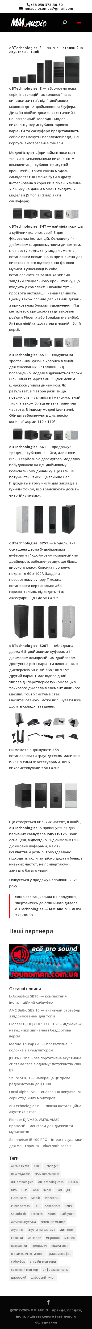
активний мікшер (53, 1222)
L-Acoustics (19, 1198)
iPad (59, 1190)
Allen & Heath (20, 1166)
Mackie (36, 1198)
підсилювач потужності (28, 1254)
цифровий (18, 1277)
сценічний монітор (24, 1270)
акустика (17, 1230)
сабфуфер (18, 1262)
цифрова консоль (55, 1270)
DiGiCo (73, 1182)
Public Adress (20, 1206)
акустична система (41, 1230)
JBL (69, 1190)
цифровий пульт (43, 1277)
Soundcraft (18, 1214)
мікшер (69, 1238)
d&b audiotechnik (47, 1174)
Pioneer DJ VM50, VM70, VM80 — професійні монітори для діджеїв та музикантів (41, 1125)
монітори (34, 1238)
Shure (69, 1206)
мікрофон (53, 1238)
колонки (17, 1238)
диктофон (67, 1230)
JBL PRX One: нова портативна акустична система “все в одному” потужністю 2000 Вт (45, 1063)
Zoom (51, 1214)
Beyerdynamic (20, 1174)
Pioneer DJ (52, 1198)
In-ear (47, 1190)
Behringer (51, 1166)
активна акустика (23, 1222)
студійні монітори (43, 1262)
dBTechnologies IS (51, 1182)
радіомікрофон (60, 1254)
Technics (37, 1214)
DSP (24, 1190)
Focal (35, 1190)
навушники (19, 1246)
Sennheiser (52, 1206)
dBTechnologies (22, 1182)
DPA (14, 1190)
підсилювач (59, 1246)
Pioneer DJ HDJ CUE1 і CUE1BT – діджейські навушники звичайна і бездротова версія (46, 1029)
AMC (37, 1166)
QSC (37, 1206)
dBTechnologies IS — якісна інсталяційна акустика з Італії (46, 50)
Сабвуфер (67, 1214)
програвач (39, 1246)
